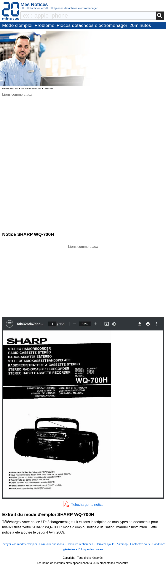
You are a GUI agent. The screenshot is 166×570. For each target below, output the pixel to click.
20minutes (140, 25)
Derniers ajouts (105, 544)
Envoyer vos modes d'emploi (19, 544)
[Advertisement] (83, 279)
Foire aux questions (51, 544)
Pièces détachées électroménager (92, 25)
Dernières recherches (80, 544)
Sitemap (122, 544)
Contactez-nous (140, 544)
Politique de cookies (90, 549)
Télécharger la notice (87, 504)
